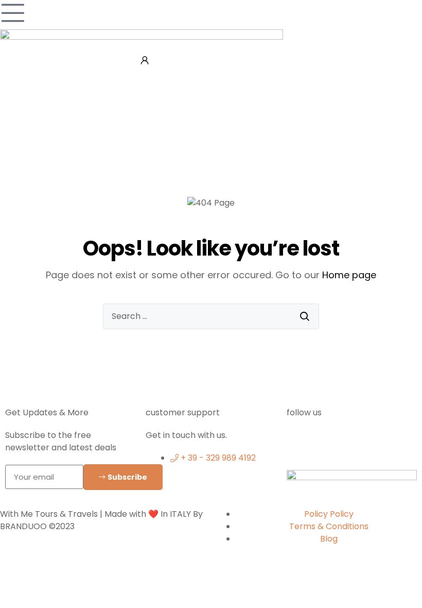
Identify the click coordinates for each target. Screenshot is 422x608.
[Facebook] (299, 442)
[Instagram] (332, 442)
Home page (349, 274)
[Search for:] (211, 316)
